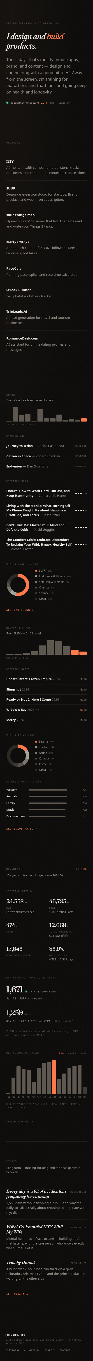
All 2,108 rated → (21, 828)
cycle (72, 1052)
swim (83, 1052)
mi (85, 868)
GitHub (34, 1350)
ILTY (44, 103)
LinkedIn (49, 1350)
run (61, 1052)
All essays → (17, 1294)
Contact (65, 1350)
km (77, 868)
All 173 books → (20, 609)
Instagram (12, 1350)
